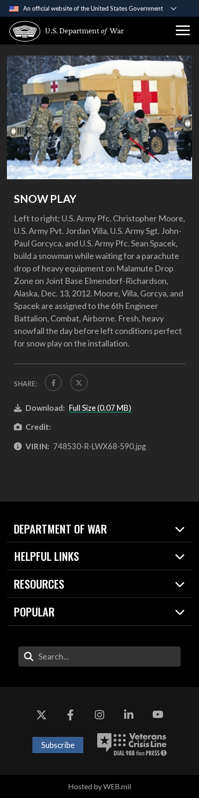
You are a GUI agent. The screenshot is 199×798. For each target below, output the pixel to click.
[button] (183, 30)
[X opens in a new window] (41, 714)
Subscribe (58, 745)
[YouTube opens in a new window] (157, 714)
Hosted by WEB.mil (99, 786)
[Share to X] (78, 382)
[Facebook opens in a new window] (70, 714)
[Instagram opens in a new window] (99, 714)
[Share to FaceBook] (53, 382)
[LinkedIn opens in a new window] (128, 714)
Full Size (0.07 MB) (100, 408)
